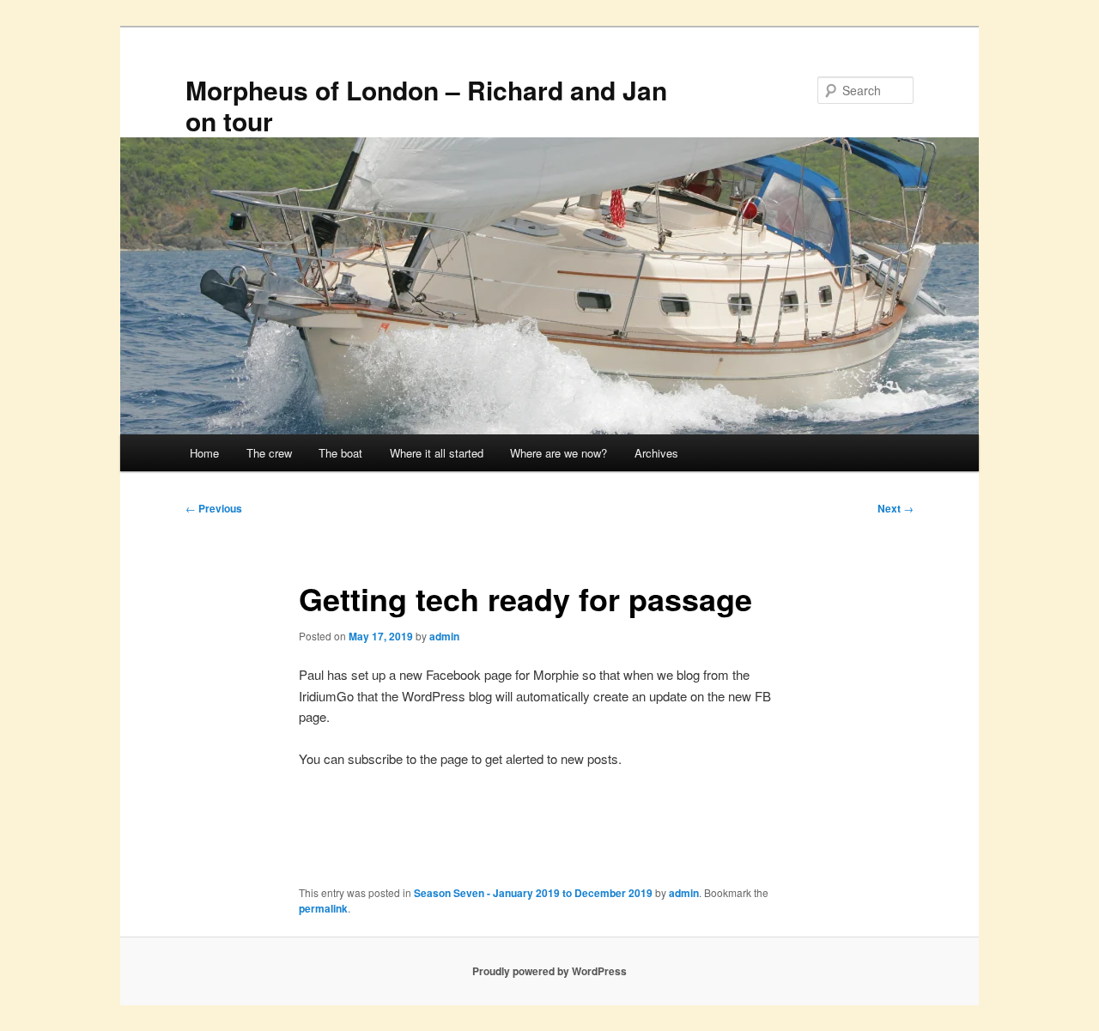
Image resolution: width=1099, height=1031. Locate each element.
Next (895, 508)
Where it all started (436, 453)
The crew (269, 453)
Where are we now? (558, 453)
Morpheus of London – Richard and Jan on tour (426, 105)
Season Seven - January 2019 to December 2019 (533, 893)
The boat (340, 453)
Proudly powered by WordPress (549, 971)
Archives (656, 453)
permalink (323, 908)
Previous (213, 508)
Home (204, 453)
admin (444, 636)
